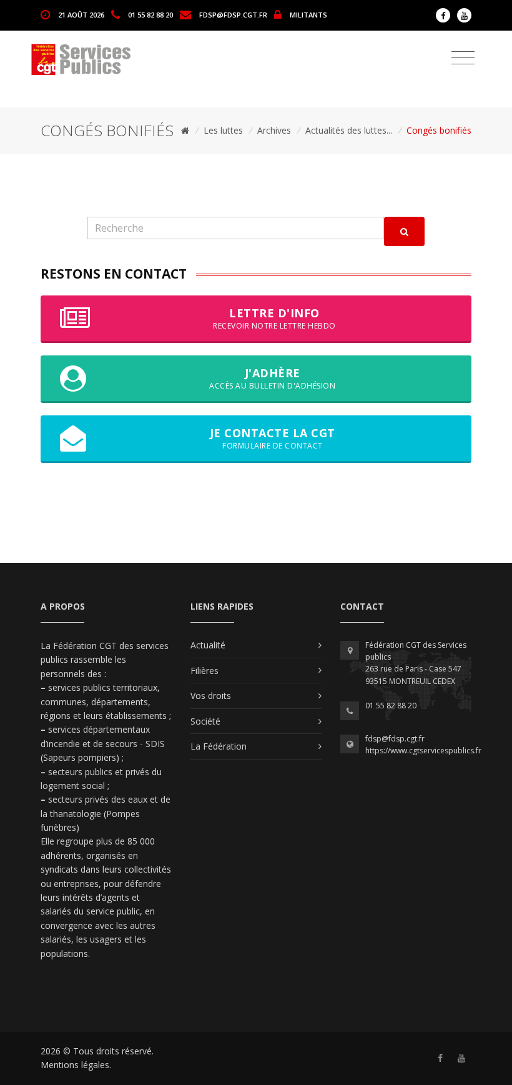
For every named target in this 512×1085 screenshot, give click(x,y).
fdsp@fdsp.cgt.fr (233, 14)
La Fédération (218, 746)
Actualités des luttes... (348, 130)
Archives (274, 130)
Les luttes (223, 130)
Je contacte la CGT (272, 438)
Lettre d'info (274, 318)
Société (205, 721)
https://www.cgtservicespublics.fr (423, 750)
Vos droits (210, 695)
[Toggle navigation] (463, 58)
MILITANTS (308, 14)
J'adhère (272, 378)
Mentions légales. (76, 1065)
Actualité (207, 645)
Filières (204, 670)
